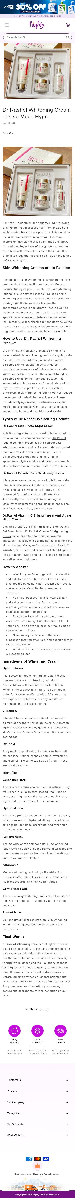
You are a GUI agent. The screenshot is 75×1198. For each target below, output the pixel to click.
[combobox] (37, 37)
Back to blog (40, 1009)
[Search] (68, 37)
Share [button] (10, 132)
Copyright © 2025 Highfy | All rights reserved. (37, 1194)
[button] (7, 25)
